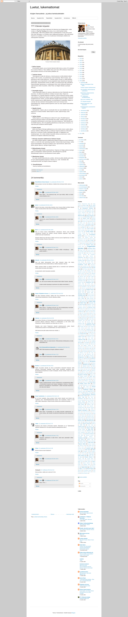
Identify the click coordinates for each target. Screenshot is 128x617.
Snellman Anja (81, 426)
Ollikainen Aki (91, 377)
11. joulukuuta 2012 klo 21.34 (52, 396)
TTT (40, 171)
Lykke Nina (93, 342)
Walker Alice (80, 461)
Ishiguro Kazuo (90, 289)
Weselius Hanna (87, 464)
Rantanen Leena (87, 392)
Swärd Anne (80, 433)
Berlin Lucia (82, 222)
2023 (80, 58)
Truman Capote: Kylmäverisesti (88, 87)
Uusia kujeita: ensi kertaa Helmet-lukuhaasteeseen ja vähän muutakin (87, 592)
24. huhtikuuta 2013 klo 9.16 (47, 470)
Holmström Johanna (82, 279)
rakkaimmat (82, 166)
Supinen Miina (90, 432)
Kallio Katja (92, 301)
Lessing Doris (82, 333)
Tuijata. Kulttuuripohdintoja (86, 523)
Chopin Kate (80, 231)
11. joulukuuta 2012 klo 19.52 (56, 293)
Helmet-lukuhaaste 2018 (85, 585)
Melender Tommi (92, 351)
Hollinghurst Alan (81, 277)
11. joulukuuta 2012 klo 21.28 (51, 380)
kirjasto (81, 192)
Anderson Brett (81, 211)
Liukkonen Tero (91, 339)
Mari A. (37, 229)
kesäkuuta (83, 120)
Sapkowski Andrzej (82, 405)
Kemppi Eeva (82, 308)
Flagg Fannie (82, 250)
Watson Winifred (86, 462)
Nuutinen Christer (83, 374)
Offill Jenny (84, 377)
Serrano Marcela (81, 416)
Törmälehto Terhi (86, 451)
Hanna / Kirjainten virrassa (42, 293)
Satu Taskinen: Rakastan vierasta (87, 529)
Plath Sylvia (86, 386)
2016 (80, 72)
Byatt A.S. (84, 227)
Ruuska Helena (81, 401)
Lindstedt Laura (90, 336)
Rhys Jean (90, 397)
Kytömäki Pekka (81, 324)
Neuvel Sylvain (81, 368)
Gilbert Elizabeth (89, 258)
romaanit (81, 168)
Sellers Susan (91, 414)
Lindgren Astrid (81, 336)
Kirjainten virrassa (84, 584)
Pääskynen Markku (82, 391)
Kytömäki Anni (90, 323)
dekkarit (81, 147)
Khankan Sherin (81, 310)
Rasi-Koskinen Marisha (88, 394)
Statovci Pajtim (90, 428)
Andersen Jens (90, 209)
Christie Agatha (89, 231)
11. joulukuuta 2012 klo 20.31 (46, 365)
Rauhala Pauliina (83, 395)
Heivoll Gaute (81, 273)
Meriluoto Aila (83, 352)
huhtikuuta (83, 124)
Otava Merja (88, 379)
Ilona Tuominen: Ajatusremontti (86, 513)
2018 (80, 68)
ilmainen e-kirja (83, 188)
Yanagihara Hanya (87, 470)
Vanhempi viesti (70, 514)
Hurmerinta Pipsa (81, 285)
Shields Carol (81, 419)
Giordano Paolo (81, 260)
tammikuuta (83, 131)
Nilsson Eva (92, 371)
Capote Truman (81, 228)
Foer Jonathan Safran (82, 251)
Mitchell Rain (80, 355)
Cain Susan (91, 227)
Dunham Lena (82, 240)
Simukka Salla (87, 422)
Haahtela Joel (86, 266)
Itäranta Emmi (81, 291)
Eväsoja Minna (81, 246)
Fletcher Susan (90, 250)
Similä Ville (80, 422)
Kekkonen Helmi (91, 307)
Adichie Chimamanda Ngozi (84, 203)
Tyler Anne (87, 449)
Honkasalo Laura (81, 280)
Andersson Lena (90, 211)
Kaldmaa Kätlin (84, 301)
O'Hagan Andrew (83, 376)
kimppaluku (82, 157)
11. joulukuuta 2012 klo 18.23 (45, 205)
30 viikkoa (81, 139)
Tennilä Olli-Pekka (91, 441)
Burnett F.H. (88, 225)
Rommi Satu (91, 398)
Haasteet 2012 (58, 18)
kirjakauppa (82, 190)
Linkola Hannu (81, 338)
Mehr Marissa (84, 351)
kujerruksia (82, 545)
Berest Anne (84, 221)
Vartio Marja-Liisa (82, 455)
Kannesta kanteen (84, 564)
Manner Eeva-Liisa (90, 346)
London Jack (80, 341)
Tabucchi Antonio (89, 435)
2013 (80, 78)
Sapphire (91, 405)
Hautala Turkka (90, 270)
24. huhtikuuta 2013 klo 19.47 (51, 480)
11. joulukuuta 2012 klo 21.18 (51, 305)
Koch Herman (84, 313)
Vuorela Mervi (90, 458)
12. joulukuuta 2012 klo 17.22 (51, 354)
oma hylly (81, 195)
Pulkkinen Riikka (88, 389)
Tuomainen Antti (90, 446)
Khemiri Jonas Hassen (90, 310)
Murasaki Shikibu (87, 363)
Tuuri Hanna (80, 449)
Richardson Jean (82, 398)
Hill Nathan (85, 274)
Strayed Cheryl (81, 430)
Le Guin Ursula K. (90, 330)
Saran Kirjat (83, 578)
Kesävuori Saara (90, 308)
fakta (80, 152)
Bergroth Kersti (92, 221)
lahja (80, 194)
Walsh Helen (87, 461)
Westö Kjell (84, 467)
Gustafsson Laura (82, 264)
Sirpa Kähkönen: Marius (85, 524)
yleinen (81, 178)
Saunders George (90, 407)
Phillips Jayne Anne (85, 383)
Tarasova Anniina (90, 438)
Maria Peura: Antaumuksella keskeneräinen (87, 93)
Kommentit (82, 486)
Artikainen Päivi (81, 214)
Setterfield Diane (90, 416)
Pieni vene (82, 534)
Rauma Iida (91, 395)
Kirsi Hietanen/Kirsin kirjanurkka (47, 347)
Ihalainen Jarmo (81, 289)
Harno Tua (82, 270)
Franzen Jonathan (82, 254)
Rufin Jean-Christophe (89, 400)
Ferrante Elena (91, 248)
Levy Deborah (91, 333)
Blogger (73, 612)
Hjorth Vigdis (91, 276)
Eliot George (89, 241)
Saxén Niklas (91, 408)
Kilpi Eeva (81, 311)
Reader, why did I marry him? (87, 528)
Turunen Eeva (81, 448)
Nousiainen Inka (82, 373)
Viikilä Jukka (91, 455)
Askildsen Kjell (90, 214)
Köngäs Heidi (83, 326)
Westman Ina (87, 465)
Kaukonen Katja (81, 305)
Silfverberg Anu (90, 420)
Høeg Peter (91, 288)
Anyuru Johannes (82, 212)
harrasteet (81, 155)
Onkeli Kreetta (81, 379)
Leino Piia (93, 332)
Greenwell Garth (81, 263)
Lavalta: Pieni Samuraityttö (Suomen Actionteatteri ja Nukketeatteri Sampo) (85, 547)
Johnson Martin (91, 295)
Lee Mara (80, 332)
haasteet (81, 154)
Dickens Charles (89, 237)
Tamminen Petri (81, 438)
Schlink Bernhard (86, 411)
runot (80, 170)
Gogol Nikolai (81, 261)
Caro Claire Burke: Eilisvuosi (86, 519)
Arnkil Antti (91, 212)
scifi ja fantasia (82, 173)
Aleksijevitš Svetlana (87, 208)
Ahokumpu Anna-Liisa (83, 206)
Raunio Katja (81, 397)
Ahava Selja (85, 205)
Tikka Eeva (91, 442)
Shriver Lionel (81, 420)
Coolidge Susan (81, 234)
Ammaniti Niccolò (81, 209)
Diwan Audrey (92, 238)
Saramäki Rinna (81, 407)
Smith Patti (82, 424)
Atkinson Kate (81, 215)
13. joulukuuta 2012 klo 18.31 (51, 458)
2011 (80, 133)
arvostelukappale (83, 187)
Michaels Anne (81, 354)
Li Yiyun (79, 335)
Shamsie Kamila (90, 417)
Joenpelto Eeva (82, 295)
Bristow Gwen (91, 224)
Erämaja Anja (81, 244)
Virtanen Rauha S (88, 457)
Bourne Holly (91, 222)
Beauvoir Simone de (86, 219)
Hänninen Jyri (84, 288)
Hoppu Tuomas (91, 280)
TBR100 (74, 18)
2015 (80, 74)
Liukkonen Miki (81, 339)
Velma (36, 448)
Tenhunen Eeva (82, 441)
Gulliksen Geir (91, 263)
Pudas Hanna (87, 388)
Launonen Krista (81, 330)
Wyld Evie (80, 470)
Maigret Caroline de (88, 345)
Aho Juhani (92, 205)
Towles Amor (91, 445)
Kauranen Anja (90, 305)
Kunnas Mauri (90, 321)
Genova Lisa (81, 258)
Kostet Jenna (90, 320)
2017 (80, 70)
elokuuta (83, 116)
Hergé (87, 273)
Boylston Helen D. (82, 224)
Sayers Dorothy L (83, 410)
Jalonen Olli (81, 292)
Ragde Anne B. (90, 391)
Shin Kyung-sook (90, 419)
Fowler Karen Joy (90, 253)
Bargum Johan (86, 218)
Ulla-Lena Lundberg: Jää (86, 99)
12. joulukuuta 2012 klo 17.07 (46, 423)
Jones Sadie (81, 296)
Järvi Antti (89, 299)
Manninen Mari (81, 348)
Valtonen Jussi (81, 454)
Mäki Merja (84, 367)
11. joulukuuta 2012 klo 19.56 (47, 318)
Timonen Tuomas (83, 445)
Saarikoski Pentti (81, 402)
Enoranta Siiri (84, 243)
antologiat (81, 143)
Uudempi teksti (35, 514)
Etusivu (33, 18)
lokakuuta (83, 112)
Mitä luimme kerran (84, 533)
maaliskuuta (84, 127)
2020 (80, 64)
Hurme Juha (90, 283)
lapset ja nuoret (83, 159)
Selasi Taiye (84, 414)
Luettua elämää (83, 538)
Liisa (40, 192)
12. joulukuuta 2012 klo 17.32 (51, 435)
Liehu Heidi (85, 335)
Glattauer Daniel (90, 260)
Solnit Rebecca (89, 426)
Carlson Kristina (90, 228)
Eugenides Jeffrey (90, 244)
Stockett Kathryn (81, 429)
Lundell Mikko (86, 342)
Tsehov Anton (81, 446)
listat (38, 171)
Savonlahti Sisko (81, 408)
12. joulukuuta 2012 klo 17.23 (51, 409)
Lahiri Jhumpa (91, 326)
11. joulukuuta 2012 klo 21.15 (51, 279)
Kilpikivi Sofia (88, 311)
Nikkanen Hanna (85, 371)
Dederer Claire (87, 235)
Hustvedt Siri (89, 285)
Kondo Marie (80, 316)
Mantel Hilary (89, 348)
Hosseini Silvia (81, 282)
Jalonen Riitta (90, 292)
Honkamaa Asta (91, 279)
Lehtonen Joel (87, 332)
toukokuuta (83, 122)
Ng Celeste (88, 368)
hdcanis (37, 260)
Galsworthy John (82, 257)
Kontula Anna (84, 317)
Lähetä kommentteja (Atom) (40, 516)
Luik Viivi (87, 341)
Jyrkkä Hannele (90, 298)
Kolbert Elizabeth (83, 314)
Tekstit (81, 483)
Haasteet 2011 (40, 18)
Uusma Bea (84, 452)
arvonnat (81, 145)
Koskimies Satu (81, 320)
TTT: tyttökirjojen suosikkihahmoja (85, 97)
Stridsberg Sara (90, 430)
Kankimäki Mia (92, 302)
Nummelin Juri (91, 373)
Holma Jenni (91, 277)
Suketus (37, 318)
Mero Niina (91, 352)
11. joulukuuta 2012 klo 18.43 (51, 217)
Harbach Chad (92, 269)
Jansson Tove (82, 294)
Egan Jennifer (91, 240)
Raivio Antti (80, 392)
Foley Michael (91, 251)
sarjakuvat (81, 171)
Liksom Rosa (91, 335)
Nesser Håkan (91, 367)
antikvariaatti (82, 185)
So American (67, 18)
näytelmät (81, 164)
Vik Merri (80, 457)
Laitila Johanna (81, 327)
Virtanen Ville (81, 458)
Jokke (36, 423)
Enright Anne (91, 243)
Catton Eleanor (90, 230)
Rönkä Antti (90, 401)
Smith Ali (93, 423)
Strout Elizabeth (81, 432)
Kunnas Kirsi (81, 321)
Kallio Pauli (83, 303)
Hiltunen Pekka (92, 274)
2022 (80, 60)
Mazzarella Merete (86, 349)
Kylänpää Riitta (81, 323)
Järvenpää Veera (81, 299)
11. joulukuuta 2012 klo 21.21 (51, 338)
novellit (81, 162)
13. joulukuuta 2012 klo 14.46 (46, 448)
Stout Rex (90, 429)
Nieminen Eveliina (86, 370)
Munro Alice (85, 361)
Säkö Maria (80, 435)
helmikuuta (83, 129)
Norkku (37, 365)
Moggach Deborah (90, 355)
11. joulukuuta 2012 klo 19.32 (47, 260)
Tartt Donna (81, 439)
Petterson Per (85, 382)
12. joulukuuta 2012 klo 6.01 (63, 347)
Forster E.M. (81, 253)
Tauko (81, 560)
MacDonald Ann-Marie (84, 343)
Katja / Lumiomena (39, 396)
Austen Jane (80, 216)
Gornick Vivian (90, 261)
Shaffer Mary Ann (81, 417)
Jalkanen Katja (90, 291)
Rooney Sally (80, 400)
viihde (80, 177)
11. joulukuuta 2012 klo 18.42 (51, 192)
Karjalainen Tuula (90, 304)
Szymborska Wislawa (89, 433)
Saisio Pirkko (81, 404)
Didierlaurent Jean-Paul (83, 238)
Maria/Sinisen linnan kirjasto (42, 182)
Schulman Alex (88, 413)
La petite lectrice (84, 571)
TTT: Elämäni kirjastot (86, 101)
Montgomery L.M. (82, 357)
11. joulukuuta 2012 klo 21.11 (51, 247)
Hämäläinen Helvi (85, 286)
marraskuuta (84, 110)
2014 (80, 76)
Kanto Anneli (82, 304)
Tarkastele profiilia (82, 38)
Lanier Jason (81, 329)
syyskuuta (83, 114)
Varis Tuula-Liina (90, 454)
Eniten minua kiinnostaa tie (86, 552)
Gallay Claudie (89, 256)
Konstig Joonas (88, 316)
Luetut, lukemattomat (44, 7)
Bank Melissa (87, 216)
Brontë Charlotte (81, 225)
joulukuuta (83, 82)
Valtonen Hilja (91, 452)
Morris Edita (87, 358)
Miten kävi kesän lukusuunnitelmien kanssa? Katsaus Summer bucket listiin (86, 566)
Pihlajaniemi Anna (86, 385)
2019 (80, 66)
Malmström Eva (81, 346)
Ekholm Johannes (81, 241)
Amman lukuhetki (84, 511)
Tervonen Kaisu (82, 442)
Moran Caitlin (91, 357)
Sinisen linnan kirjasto (85, 589)
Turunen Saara (90, 448)
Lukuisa (82, 559)
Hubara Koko (81, 283)
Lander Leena (90, 327)
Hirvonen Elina (83, 276)
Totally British (49, 18)
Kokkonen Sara (92, 313)
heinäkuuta (83, 118)
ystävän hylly (82, 197)
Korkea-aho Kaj (92, 317)
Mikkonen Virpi (90, 354)
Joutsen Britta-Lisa (90, 296)
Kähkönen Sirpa (90, 324)
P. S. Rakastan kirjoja (85, 597)
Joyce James (81, 298)
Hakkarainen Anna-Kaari (86, 267)
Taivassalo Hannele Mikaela (85, 436)
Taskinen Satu (90, 439)
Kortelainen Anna (82, 318)
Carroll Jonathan (81, 230)
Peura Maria (92, 382)
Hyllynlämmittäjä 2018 (84, 598)
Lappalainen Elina (90, 329)
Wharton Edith (92, 467)
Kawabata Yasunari (82, 307)
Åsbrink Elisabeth (84, 473)
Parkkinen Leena (87, 380)
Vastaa (36, 186)
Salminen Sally (90, 404)
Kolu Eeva (91, 314)
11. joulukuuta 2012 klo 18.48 (46, 229)
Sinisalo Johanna (86, 423)
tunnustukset (82, 175)
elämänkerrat (82, 148)
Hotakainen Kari (90, 282)
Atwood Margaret (90, 215)
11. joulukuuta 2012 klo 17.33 (57, 182)
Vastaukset (39, 189)
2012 (80, 80)
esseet (80, 150)
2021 (80, 62)
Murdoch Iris (86, 364)
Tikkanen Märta (82, 444)
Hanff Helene (85, 269)
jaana (36, 205)
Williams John (82, 468)
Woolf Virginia (90, 468)
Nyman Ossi (92, 374)
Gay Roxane (91, 257)
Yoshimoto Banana (87, 471)
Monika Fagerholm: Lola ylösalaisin (86, 104)
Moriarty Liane (81, 358)
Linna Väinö (90, 338)
